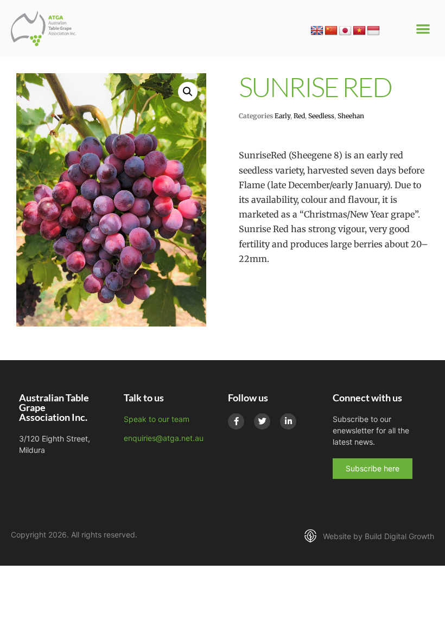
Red (299, 116)
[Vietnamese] (359, 30)
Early (282, 116)
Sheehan (351, 116)
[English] (316, 30)
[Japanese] (345, 30)
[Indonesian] (373, 30)
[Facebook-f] (236, 421)
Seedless (321, 116)
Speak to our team (156, 419)
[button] (423, 28)
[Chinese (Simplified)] (331, 30)
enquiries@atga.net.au (164, 438)
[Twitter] (262, 421)
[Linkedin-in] (288, 421)
